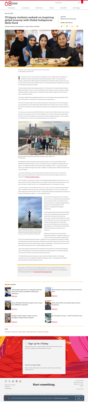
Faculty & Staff (63, 8)
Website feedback (8, 388)
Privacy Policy (7, 386)
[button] (62, 26)
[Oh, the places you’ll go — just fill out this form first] (48, 318)
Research (52, 8)
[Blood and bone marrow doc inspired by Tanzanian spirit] (48, 292)
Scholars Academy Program (32, 177)
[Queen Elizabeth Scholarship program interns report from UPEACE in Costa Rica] (8, 305)
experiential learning (32, 332)
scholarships (8, 332)
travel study (14, 332)
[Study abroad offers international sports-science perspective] (48, 305)
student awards (22, 332)
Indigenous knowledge (43, 332)
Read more (14, 296)
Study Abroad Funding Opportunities (43, 272)
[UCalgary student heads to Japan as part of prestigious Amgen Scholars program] (8, 318)
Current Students (25, 8)
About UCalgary (76, 8)
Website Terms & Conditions (61, 398)
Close (79, 398)
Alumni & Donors (39, 8)
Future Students (11, 8)
